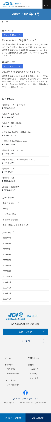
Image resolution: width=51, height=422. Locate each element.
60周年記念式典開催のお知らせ (15, 141)
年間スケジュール (35, 358)
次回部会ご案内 (9, 214)
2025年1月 (7, 271)
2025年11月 (8, 249)
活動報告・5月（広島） (11, 114)
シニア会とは (10, 380)
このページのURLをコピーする (27, 399)
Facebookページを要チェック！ (20, 40)
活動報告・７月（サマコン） (14, 105)
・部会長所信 (10, 369)
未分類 (5, 209)
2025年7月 (7, 255)
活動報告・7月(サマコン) (12, 150)
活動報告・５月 (8, 169)
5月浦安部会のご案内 (10, 187)
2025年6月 (7, 260)
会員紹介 (31, 364)
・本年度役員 (33, 369)
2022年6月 (7, 288)
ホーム (8, 358)
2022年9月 (7, 282)
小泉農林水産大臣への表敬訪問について (18, 159)
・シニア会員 (33, 378)
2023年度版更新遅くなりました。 (22, 71)
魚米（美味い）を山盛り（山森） (16, 225)
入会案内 (25, 340)
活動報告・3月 (8, 178)
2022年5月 (7, 293)
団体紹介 (9, 364)
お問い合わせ (25, 331)
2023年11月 (8, 277)
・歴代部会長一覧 (12, 373)
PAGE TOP (47, 406)
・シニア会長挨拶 (12, 384)
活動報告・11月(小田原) (12, 123)
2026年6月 (7, 243)
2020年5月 (7, 299)
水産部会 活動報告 (10, 220)
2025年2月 (7, 266)
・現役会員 (32, 373)
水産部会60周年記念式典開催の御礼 (17, 132)
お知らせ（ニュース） (13, 35)
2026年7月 (7, 238)
